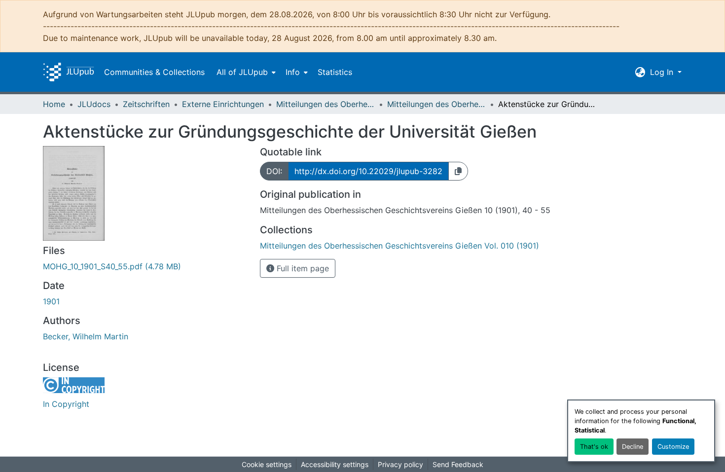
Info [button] (293, 72)
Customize (673, 446)
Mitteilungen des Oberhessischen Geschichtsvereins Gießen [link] (325, 104)
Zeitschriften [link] (146, 104)
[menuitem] (245, 72)
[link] (145, 266)
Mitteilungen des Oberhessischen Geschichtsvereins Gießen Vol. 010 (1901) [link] (436, 104)
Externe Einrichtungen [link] (223, 104)
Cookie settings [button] (266, 464)
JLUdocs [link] (93, 104)
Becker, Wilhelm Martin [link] (85, 336)
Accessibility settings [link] (334, 464)
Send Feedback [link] (458, 464)
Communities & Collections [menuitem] (154, 72)
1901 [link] (51, 301)
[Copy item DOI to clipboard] (458, 171)
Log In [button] (663, 72)
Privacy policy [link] (400, 464)
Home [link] (54, 104)
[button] (68, 72)
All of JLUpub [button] (242, 72)
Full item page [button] (301, 268)
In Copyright (66, 404)
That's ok (594, 446)
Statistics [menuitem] (335, 72)
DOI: (274, 171)
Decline (632, 446)
